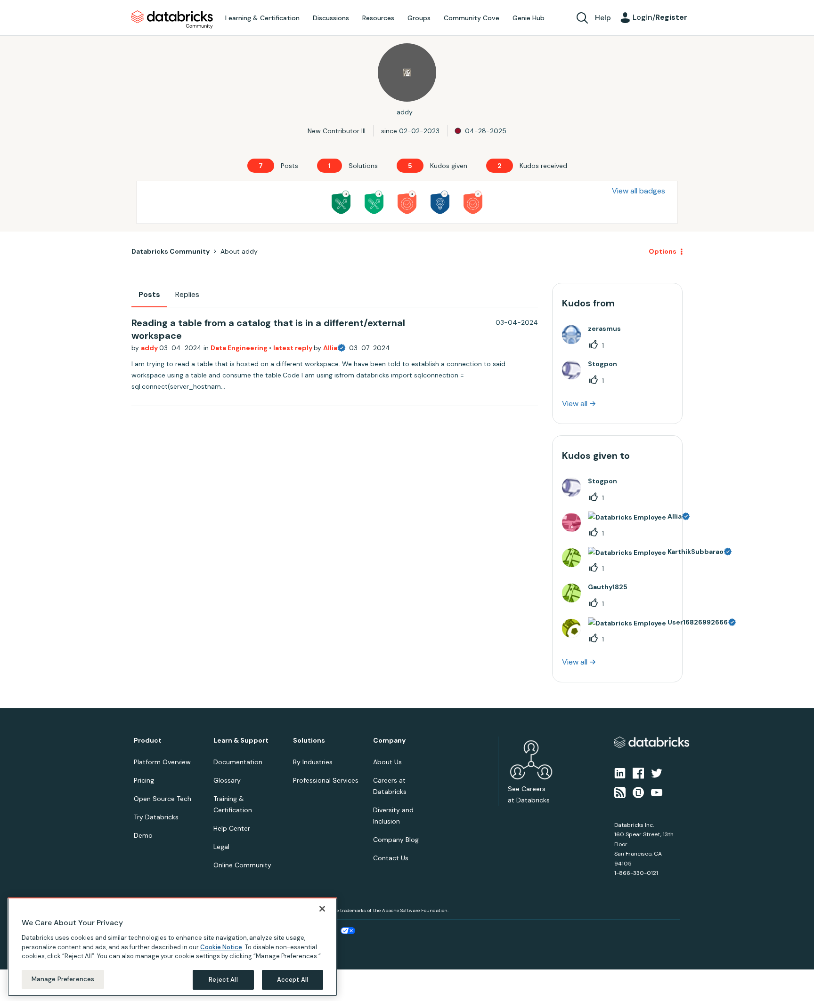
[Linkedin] (620, 773)
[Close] (322, 908)
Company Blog (396, 839)
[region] (172, 946)
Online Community (242, 865)
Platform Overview (162, 762)
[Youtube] (656, 791)
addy (150, 348)
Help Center (231, 828)
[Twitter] (656, 773)
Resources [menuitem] (378, 18)
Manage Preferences (63, 979)
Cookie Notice (221, 947)
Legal (221, 846)
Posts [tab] (149, 294)
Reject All (223, 980)
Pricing (144, 780)
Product (148, 741)
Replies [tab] (187, 294)
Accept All (292, 980)
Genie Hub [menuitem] (529, 18)
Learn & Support (241, 741)
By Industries (313, 762)
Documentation (237, 762)
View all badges (638, 191)
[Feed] (620, 791)
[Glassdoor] (638, 791)
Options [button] (662, 251)
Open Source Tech (162, 798)
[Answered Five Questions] (374, 202)
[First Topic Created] (440, 202)
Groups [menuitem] (419, 18)
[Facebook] (638, 773)
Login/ (660, 17)
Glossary (227, 780)
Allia (330, 348)
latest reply (293, 348)
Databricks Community (172, 20)
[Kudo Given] (473, 202)
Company (389, 741)
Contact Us (390, 858)
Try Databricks (156, 817)
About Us (387, 762)
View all (574, 403)
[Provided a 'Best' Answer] (341, 202)
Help (603, 18)
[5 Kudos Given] (407, 202)
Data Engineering (240, 348)
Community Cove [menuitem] (471, 18)
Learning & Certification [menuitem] (262, 18)
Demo (143, 835)
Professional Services (325, 780)
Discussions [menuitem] (331, 18)
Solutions (309, 741)
